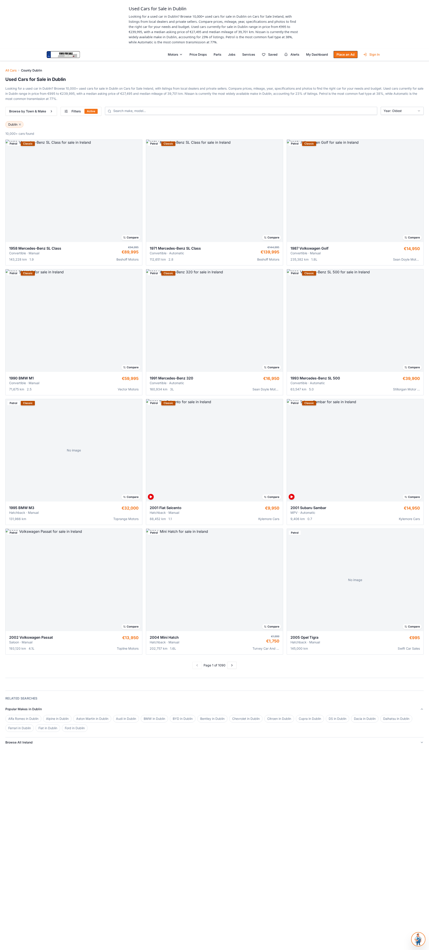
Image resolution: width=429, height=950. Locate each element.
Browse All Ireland (19, 742)
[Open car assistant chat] (418, 939)
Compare (133, 237)
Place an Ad (345, 54)
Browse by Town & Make (27, 111)
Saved (273, 54)
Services (248, 54)
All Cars (11, 70)
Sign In (374, 54)
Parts (217, 54)
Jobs (232, 54)
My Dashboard (317, 54)
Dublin (12, 124)
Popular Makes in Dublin (23, 709)
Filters (83, 111)
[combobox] (402, 111)
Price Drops (198, 54)
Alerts (294, 54)
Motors (173, 54)
